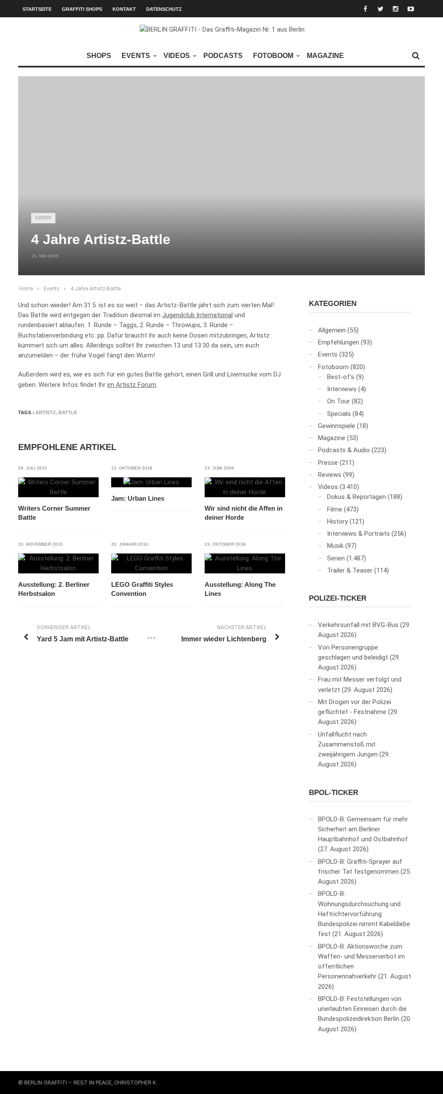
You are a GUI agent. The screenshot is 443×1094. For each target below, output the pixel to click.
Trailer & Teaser (349, 570)
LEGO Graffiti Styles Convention (142, 589)
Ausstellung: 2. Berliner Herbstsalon (54, 589)
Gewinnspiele (336, 426)
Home (26, 289)
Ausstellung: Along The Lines (240, 589)
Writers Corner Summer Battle (54, 513)
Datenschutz (164, 9)
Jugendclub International (197, 315)
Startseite (36, 9)
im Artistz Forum (131, 385)
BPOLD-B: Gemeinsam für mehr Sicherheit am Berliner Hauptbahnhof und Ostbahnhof (363, 829)
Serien (336, 558)
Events (136, 55)
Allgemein (332, 330)
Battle (67, 412)
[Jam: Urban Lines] (151, 482)
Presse (328, 463)
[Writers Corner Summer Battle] (58, 487)
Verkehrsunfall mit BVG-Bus (358, 625)
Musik (335, 546)
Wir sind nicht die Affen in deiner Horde (243, 513)
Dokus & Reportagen (356, 497)
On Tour (338, 401)
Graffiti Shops (82, 9)
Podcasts (223, 55)
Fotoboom (273, 55)
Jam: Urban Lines (137, 498)
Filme (334, 509)
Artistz (45, 412)
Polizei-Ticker (337, 598)
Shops (99, 55)
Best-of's (340, 377)
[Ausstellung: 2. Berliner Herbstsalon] (58, 563)
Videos (177, 55)
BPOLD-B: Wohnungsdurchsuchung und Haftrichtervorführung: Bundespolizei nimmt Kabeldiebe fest (364, 914)
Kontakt (124, 9)
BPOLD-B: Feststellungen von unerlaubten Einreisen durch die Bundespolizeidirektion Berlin (362, 1009)
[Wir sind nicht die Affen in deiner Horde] (245, 487)
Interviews (341, 389)
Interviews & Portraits (358, 533)
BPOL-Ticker (333, 792)
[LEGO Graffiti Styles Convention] (151, 563)
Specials (339, 414)
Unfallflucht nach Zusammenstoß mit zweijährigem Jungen (348, 744)
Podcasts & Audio (344, 450)
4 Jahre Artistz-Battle (96, 289)
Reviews (329, 475)
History (337, 521)
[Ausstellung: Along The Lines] (245, 563)
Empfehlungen (338, 342)
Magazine (325, 55)
